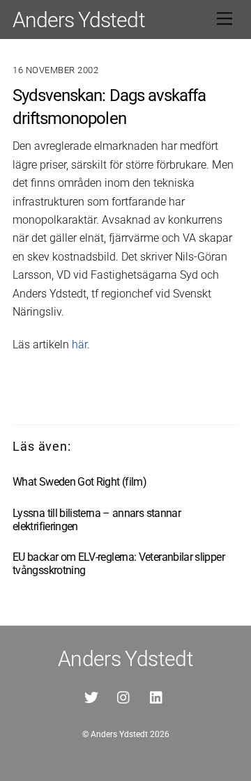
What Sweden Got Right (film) (79, 481)
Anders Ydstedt (119, 734)
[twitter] (91, 696)
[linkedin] (157, 696)
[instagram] (124, 696)
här (79, 344)
